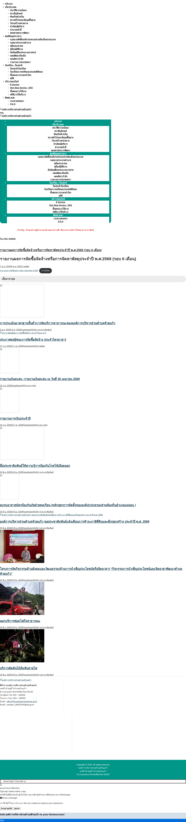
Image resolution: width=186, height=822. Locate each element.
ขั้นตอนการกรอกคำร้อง (20, 75)
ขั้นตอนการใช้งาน (18, 91)
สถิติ (12, 78)
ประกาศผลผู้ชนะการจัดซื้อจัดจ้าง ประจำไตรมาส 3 (33, 339)
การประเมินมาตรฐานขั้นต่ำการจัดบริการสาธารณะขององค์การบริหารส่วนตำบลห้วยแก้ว (57, 323)
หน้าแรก (9, 4)
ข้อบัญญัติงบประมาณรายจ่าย (23, 52)
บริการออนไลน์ (12, 81)
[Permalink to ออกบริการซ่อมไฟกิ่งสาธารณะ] (22, 614)
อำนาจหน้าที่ (16, 29)
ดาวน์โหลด (45, 271)
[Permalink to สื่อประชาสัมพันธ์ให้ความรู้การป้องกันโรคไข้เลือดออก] (22, 459)
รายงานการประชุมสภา (20, 62)
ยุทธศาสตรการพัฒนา (19, 33)
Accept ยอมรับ (6, 808)
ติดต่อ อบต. (10, 97)
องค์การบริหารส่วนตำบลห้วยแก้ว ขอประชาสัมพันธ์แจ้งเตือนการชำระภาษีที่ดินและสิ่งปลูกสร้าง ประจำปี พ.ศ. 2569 (74, 521)
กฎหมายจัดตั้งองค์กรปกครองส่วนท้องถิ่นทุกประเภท (33, 39)
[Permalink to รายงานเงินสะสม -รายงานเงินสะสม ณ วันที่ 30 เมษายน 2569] (9, 372)
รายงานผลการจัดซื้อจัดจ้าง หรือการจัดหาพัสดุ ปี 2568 (19, 271)
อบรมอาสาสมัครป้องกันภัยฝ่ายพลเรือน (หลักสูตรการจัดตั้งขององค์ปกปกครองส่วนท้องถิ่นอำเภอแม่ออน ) (68, 505)
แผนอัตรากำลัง (16, 59)
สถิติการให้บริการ (18, 94)
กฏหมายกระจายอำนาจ (20, 42)
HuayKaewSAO (28, 330)
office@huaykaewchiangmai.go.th (22, 701)
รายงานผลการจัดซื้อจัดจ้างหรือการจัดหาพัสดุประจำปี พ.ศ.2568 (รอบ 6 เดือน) (51, 250)
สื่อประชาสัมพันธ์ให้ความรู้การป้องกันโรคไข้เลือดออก (35, 465)
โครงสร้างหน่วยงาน (19, 23)
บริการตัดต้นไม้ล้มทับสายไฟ (18, 668)
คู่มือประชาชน (16, 46)
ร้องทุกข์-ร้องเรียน (18, 68)
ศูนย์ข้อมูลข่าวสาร (13, 36)
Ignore (16, 808)
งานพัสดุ (25, 266)
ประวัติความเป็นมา (18, 10)
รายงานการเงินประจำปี (15, 418)
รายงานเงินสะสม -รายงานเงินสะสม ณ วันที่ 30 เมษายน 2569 (40, 379)
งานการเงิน (31, 386)
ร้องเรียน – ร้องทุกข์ (13, 65)
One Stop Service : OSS (21, 88)
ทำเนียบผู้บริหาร (17, 26)
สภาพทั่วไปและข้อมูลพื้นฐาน (23, 20)
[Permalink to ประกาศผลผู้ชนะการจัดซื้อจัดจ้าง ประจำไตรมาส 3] (23, 333)
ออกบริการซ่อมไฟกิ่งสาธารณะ (20, 621)
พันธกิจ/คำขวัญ (17, 16)
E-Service (14, 85)
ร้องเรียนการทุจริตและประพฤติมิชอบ (26, 72)
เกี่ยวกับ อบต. (11, 7)
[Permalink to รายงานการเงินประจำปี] (9, 412)
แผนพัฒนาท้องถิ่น (18, 55)
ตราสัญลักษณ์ (16, 13)
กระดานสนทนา (17, 101)
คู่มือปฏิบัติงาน (16, 49)
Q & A (13, 104)
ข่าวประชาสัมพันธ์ (43, 330)
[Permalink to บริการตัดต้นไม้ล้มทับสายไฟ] (22, 662)
